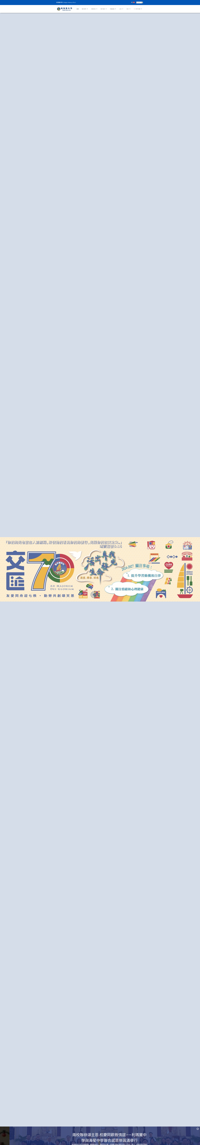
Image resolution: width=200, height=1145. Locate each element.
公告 (120, 9)
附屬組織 (112, 9)
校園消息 (93, 9)
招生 (128, 9)
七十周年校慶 (137, 9)
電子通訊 (103, 9)
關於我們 (84, 9)
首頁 (78, 9)
